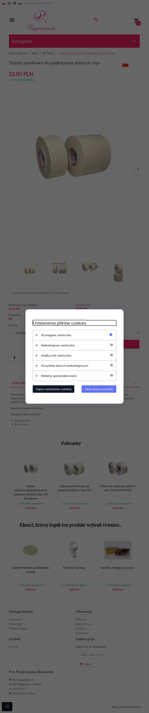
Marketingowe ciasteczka (57, 345)
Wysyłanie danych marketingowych (64, 365)
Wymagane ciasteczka (56, 335)
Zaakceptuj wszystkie (99, 389)
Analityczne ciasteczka (56, 355)
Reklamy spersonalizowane (59, 376)
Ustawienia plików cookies (59, 323)
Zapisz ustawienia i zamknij (53, 389)
